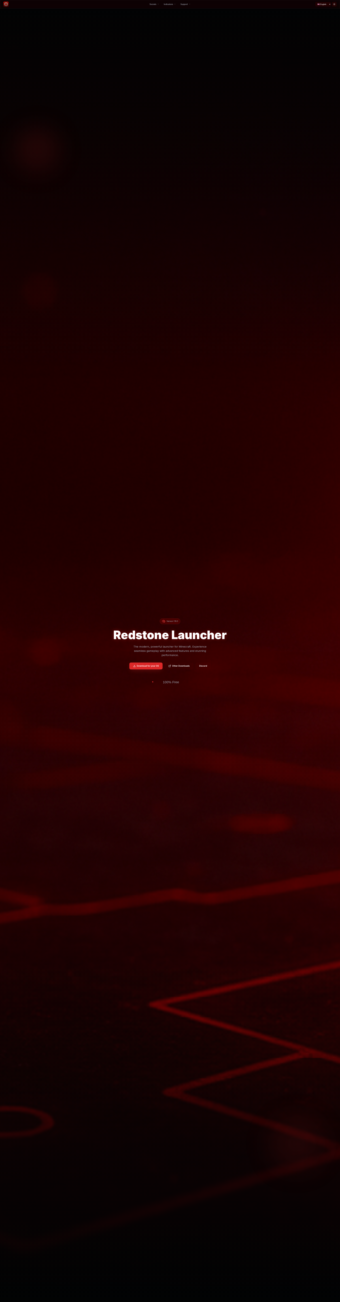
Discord (203, 666)
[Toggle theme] (334, 4)
